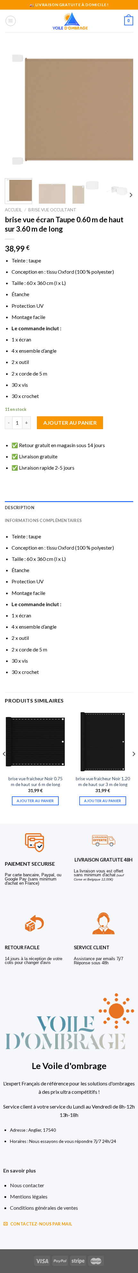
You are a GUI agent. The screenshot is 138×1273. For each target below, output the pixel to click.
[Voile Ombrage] (70, 21)
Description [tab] (19, 507)
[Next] (122, 109)
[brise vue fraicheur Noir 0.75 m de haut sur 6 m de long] (35, 741)
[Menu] (10, 21)
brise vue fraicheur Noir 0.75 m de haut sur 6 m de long (35, 781)
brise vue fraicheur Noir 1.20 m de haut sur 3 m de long (103, 781)
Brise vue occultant (52, 209)
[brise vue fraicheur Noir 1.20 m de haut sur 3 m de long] (102, 741)
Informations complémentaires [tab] (43, 520)
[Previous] (15, 109)
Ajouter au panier (70, 423)
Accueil (13, 209)
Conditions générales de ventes (44, 1208)
